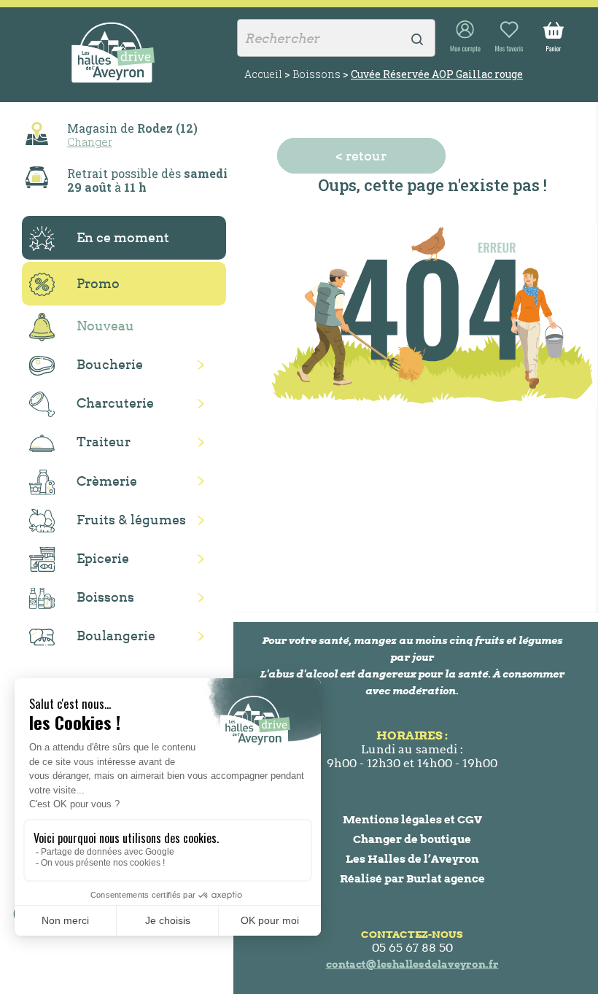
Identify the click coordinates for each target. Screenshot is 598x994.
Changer (89, 141)
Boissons (105, 597)
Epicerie (103, 558)
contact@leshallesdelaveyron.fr (412, 964)
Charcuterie (115, 403)
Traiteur (104, 441)
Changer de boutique (412, 839)
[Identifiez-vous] (465, 37)
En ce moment (123, 237)
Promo (98, 283)
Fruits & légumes (131, 519)
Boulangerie (116, 635)
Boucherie (110, 364)
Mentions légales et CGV (412, 819)
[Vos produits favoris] (509, 37)
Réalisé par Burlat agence (412, 878)
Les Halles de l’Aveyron (412, 859)
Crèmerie (107, 481)
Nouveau (105, 325)
